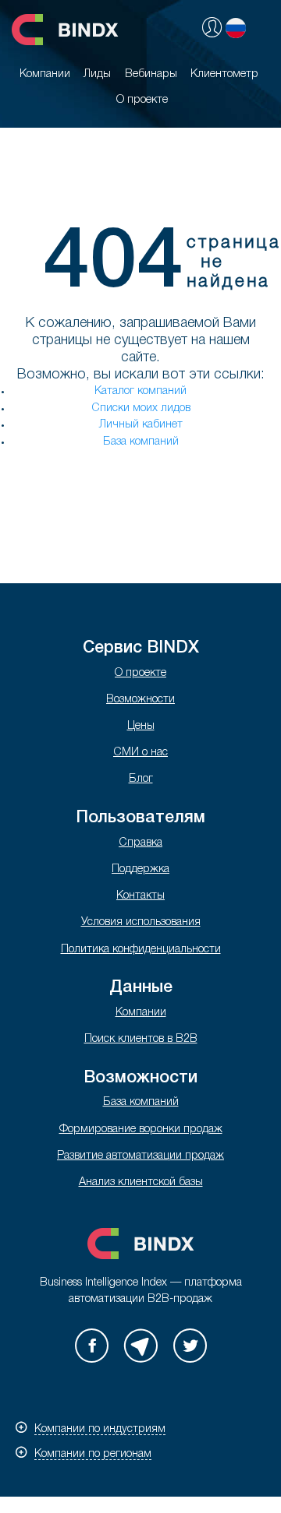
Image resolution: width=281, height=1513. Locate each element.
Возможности (140, 700)
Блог (141, 779)
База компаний (141, 442)
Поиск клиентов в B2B (140, 1039)
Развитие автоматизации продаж (140, 1156)
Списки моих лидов (140, 408)
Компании (141, 1013)
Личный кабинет (141, 425)
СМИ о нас (140, 753)
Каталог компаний (140, 391)
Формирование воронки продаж (140, 1129)
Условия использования (141, 922)
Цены (141, 726)
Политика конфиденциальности (141, 950)
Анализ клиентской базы (141, 1182)
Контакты (140, 896)
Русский (236, 28)
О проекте (140, 673)
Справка (140, 843)
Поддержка (140, 869)
